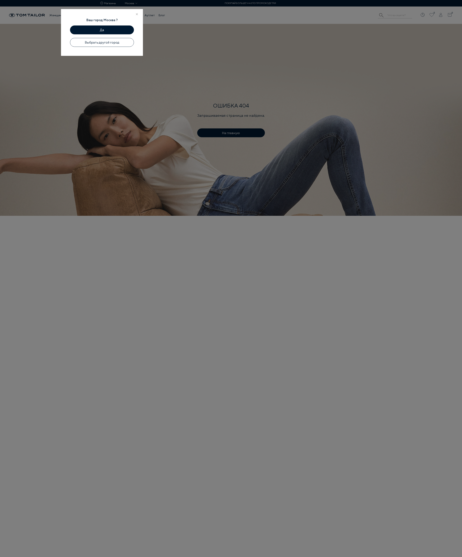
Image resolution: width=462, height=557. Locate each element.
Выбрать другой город (102, 42)
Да (102, 30)
